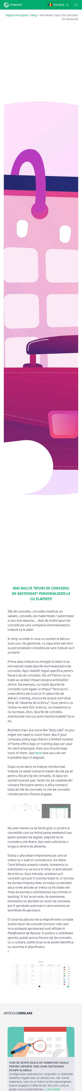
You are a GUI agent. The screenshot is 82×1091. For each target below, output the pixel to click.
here (38, 753)
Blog (34, 15)
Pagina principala (17, 15)
